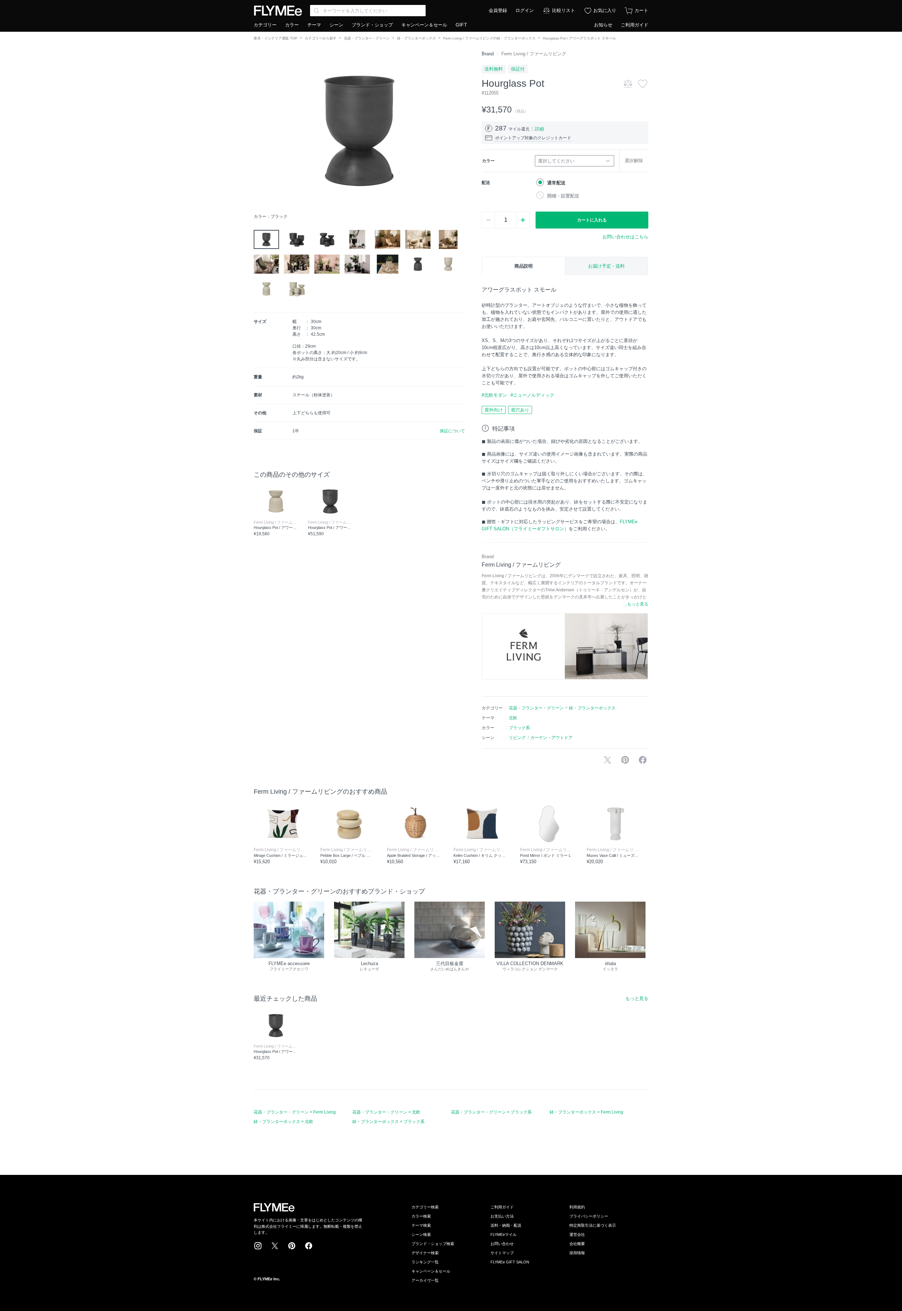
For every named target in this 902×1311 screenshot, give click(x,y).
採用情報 (577, 1253)
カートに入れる (592, 220)
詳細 (539, 129)
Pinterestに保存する (625, 760)
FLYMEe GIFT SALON (509, 1262)
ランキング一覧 (425, 1262)
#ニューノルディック (532, 395)
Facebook (308, 1246)
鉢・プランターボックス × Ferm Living (586, 1112)
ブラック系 (519, 727)
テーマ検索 (421, 1225)
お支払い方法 (502, 1216)
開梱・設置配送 (563, 196)
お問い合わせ (502, 1244)
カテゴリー (265, 25)
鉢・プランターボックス (416, 38)
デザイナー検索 (425, 1253)
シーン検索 (421, 1234)
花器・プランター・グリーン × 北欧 (386, 1112)
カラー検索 (421, 1216)
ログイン (524, 10)
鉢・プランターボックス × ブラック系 (388, 1121)
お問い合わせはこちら (625, 236)
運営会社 (577, 1234)
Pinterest (292, 1246)
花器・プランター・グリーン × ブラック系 (491, 1112)
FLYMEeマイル (503, 1234)
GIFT (461, 25)
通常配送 (556, 182)
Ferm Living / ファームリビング (533, 53)
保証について (452, 430)
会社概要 (577, 1244)
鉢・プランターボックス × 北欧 (283, 1121)
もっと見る (636, 998)
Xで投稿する (607, 760)
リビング (517, 737)
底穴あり (520, 410)
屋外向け (493, 410)
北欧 (513, 717)
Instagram (258, 1246)
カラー (292, 25)
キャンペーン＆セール (424, 25)
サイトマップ (502, 1253)
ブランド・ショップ (372, 25)
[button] (259, 130)
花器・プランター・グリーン (367, 38)
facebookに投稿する (642, 760)
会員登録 (498, 10)
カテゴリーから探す (320, 38)
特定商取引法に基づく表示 (592, 1225)
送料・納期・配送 (505, 1225)
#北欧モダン (494, 395)
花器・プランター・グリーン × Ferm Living (295, 1112)
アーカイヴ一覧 (425, 1280)
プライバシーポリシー (588, 1216)
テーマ (314, 25)
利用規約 (577, 1207)
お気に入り (604, 10)
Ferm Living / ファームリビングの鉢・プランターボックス (489, 38)
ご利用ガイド (634, 25)
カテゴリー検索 (425, 1207)
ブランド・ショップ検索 (433, 1244)
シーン (336, 25)
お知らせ (603, 25)
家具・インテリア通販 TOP (275, 38)
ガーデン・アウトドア (551, 737)
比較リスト (563, 10)
